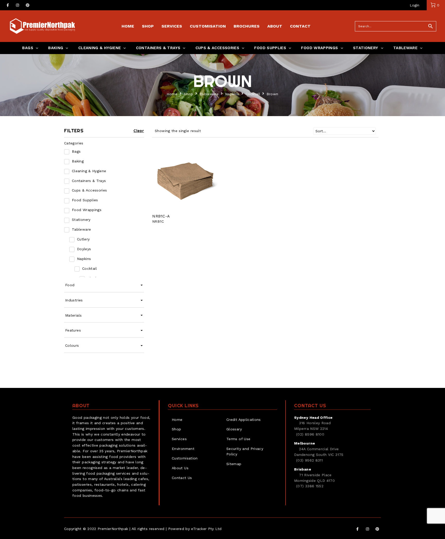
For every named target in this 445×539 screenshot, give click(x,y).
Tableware (209, 94)
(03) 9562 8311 (309, 460)
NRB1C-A (161, 216)
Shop (188, 94)
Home (172, 94)
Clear (138, 131)
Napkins (232, 94)
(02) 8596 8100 (310, 434)
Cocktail (252, 94)
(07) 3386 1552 (309, 486)
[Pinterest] (27, 5)
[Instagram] (17, 5)
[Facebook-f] (7, 5)
